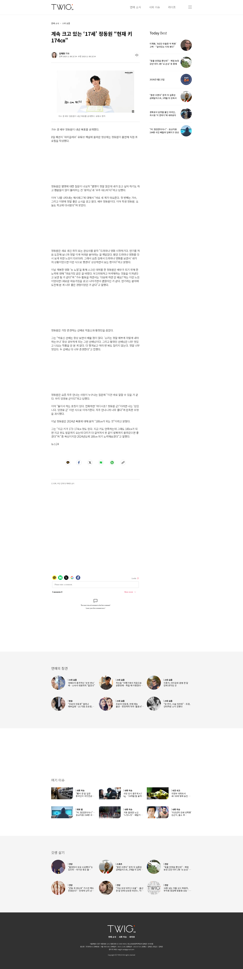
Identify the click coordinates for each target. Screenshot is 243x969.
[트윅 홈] (62, 7)
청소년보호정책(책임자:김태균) (137, 944)
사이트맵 (150, 944)
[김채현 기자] (54, 55)
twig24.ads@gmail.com (126, 949)
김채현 (62, 53)
